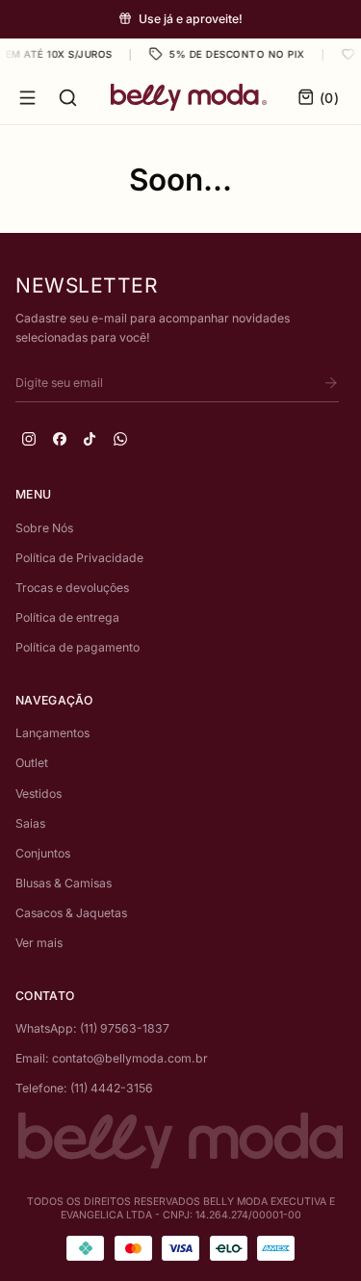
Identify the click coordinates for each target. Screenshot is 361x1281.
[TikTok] (89, 438)
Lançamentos (52, 733)
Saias (30, 823)
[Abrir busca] (68, 97)
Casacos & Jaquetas (71, 913)
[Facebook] (59, 438)
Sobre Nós (44, 528)
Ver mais (39, 942)
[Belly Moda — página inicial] (189, 97)
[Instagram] (28, 438)
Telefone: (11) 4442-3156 (84, 1088)
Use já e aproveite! (191, 19)
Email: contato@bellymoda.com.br (111, 1058)
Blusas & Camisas (63, 883)
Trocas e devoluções (72, 587)
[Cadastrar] (331, 383)
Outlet (31, 763)
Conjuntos (42, 853)
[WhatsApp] (120, 438)
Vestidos (38, 793)
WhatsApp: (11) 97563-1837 (92, 1028)
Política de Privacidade (79, 558)
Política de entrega (67, 617)
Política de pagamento (77, 647)
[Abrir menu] (27, 97)
